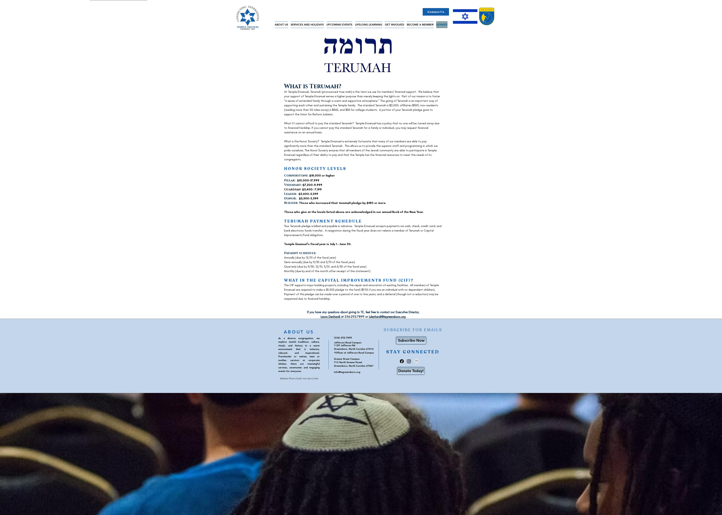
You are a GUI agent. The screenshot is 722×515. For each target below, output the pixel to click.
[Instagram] (409, 361)
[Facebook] (401, 361)
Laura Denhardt (331, 317)
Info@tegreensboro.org (347, 371)
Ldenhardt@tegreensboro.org (387, 317)
